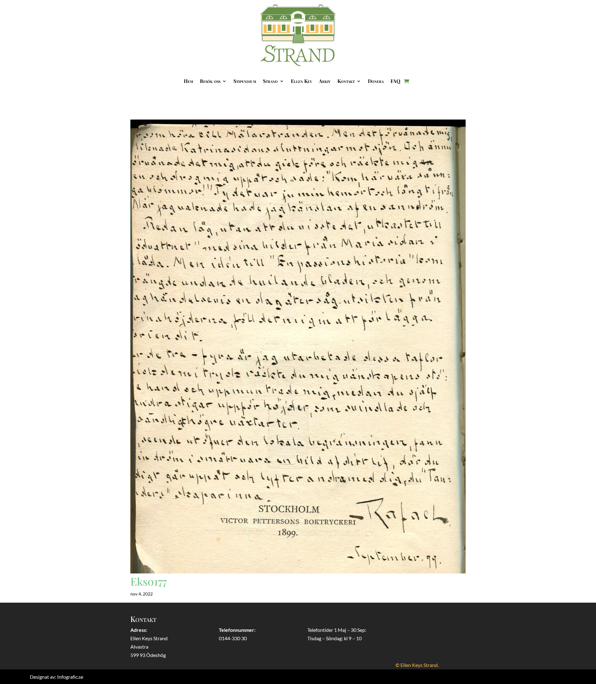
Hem (188, 81)
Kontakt (346, 81)
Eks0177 (148, 581)
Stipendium (244, 81)
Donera (376, 81)
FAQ (395, 81)
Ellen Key (301, 81)
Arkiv (325, 81)
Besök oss (210, 81)
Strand (270, 81)
